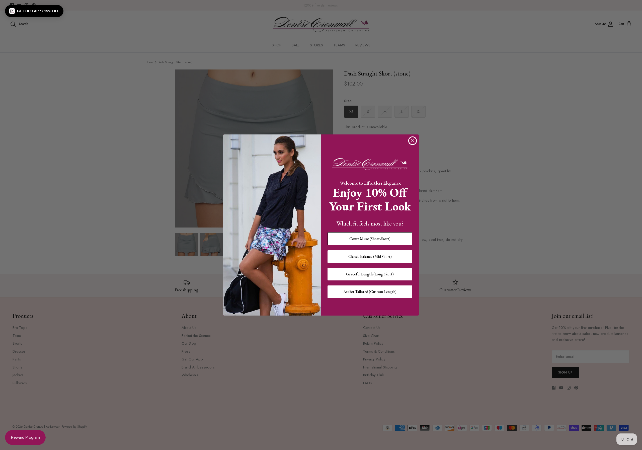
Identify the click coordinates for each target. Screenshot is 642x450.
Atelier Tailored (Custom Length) (369, 291)
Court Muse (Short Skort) (369, 238)
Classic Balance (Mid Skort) (370, 256)
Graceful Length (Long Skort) (370, 274)
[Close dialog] (412, 140)
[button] (34, 11)
